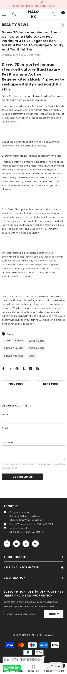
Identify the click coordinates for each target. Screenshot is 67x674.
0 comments (34, 54)
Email (5, 428)
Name (5, 414)
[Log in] (53, 14)
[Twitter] (10, 368)
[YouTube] (35, 543)
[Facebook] (3, 368)
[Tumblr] (23, 368)
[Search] (14, 14)
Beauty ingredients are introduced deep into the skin (31, 155)
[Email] (37, 368)
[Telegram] (30, 368)
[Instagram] (16, 543)
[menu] (4, 14)
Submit (53, 614)
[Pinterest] (17, 368)
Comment (8, 442)
